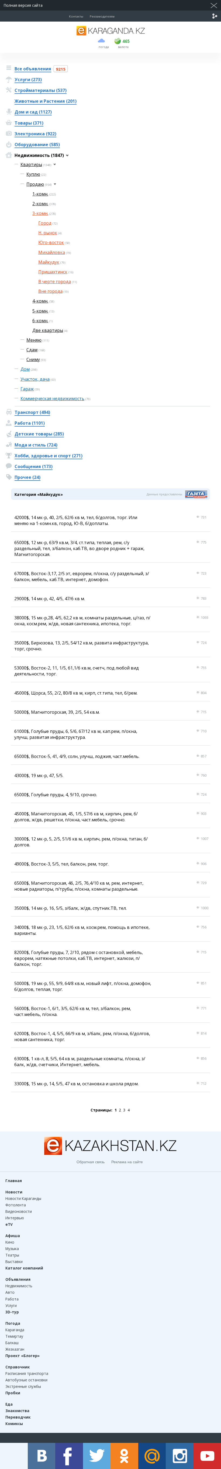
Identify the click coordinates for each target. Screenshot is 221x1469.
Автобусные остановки (26, 1379)
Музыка (12, 1248)
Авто (10, 1292)
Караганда (14, 1329)
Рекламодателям (102, 16)
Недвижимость (18, 1285)
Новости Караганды (23, 1198)
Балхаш (12, 1342)
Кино (9, 1242)
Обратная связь (91, 1162)
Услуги (11, 1305)
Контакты (76, 16)
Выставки (14, 1261)
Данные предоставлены (164, 494)
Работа (12, 1299)
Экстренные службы (23, 1386)
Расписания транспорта (26, 1373)
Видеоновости (18, 1211)
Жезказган (14, 1349)
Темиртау (14, 1336)
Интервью (14, 1217)
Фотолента (15, 1204)
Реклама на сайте (127, 1162)
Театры (12, 1255)
